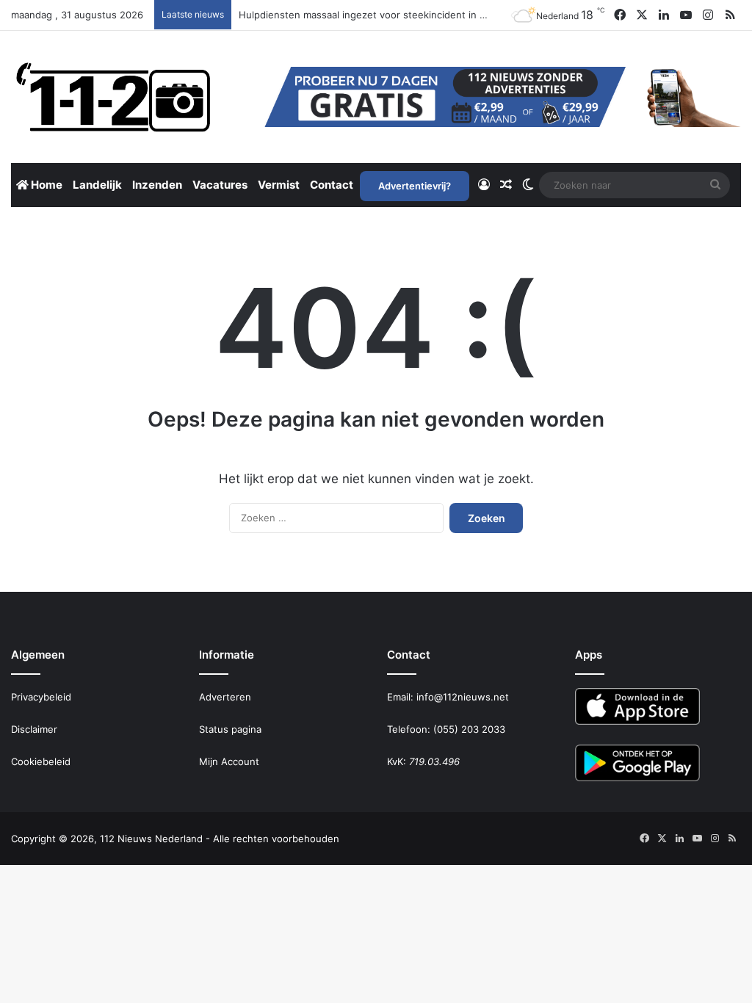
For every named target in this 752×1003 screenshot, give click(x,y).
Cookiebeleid (40, 761)
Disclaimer (34, 729)
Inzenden (157, 185)
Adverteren (225, 697)
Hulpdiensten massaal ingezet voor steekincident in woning (376, 15)
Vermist (279, 185)
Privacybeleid (41, 697)
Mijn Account (229, 761)
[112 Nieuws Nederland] (114, 97)
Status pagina (230, 729)
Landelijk (97, 185)
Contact (331, 185)
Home (45, 185)
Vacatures (219, 185)
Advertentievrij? (414, 186)
